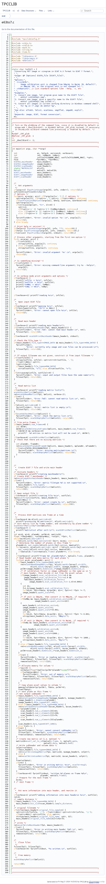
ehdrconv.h (28, 61)
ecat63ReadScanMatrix (36, 646)
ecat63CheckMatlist (27, 414)
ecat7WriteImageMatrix (34, 752)
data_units (50, 616)
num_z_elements (42, 711)
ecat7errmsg (78, 765)
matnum (63, 545)
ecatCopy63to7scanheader (35, 707)
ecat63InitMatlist (23, 392)
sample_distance (63, 804)
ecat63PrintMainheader (41, 336)
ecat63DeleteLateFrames (35, 429)
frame (34, 552)
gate (74, 741)
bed (69, 743)
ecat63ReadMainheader (34, 328)
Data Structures (28, 11)
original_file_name (49, 810)
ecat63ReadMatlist (27, 394)
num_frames (37, 424)
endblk (57, 567)
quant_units (56, 601)
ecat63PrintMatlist (39, 437)
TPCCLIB (6, 11)
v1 (14, 11)
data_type (39, 702)
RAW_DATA (90, 343)
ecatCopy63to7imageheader (36, 698)
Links (50, 11)
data (55, 743)
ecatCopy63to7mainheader (31, 478)
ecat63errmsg (81, 657)
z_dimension (40, 700)
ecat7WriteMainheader (29, 825)
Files (41, 11)
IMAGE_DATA (49, 343)
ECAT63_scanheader (23, 166)
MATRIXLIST (27, 168)
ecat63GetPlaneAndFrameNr (34, 446)
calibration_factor (54, 580)
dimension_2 (77, 569)
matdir (30, 541)
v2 (18, 11)
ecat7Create (24, 498)
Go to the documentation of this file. (18, 29)
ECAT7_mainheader (23, 173)
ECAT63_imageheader (24, 164)
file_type (37, 343)
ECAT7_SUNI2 (51, 702)
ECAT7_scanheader (23, 177)
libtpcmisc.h (29, 56)
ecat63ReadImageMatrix (36, 564)
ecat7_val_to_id (34, 741)
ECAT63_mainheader (23, 162)
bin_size (35, 804)
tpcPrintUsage (35, 190)
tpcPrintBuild (35, 233)
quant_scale (44, 592)
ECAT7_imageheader (23, 175)
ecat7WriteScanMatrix (34, 756)
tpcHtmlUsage (35, 228)
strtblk (82, 564)
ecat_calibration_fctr (51, 575)
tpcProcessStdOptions (30, 201)
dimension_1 (49, 569)
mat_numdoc (33, 545)
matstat (43, 541)
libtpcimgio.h (30, 58)
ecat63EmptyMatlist (40, 418)
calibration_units (58, 599)
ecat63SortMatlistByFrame (27, 526)
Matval (17, 170)
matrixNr (29, 405)
